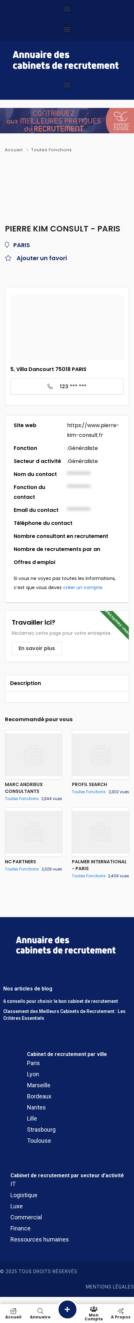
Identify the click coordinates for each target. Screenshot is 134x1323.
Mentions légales (110, 1286)
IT (13, 1184)
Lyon (33, 1074)
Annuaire (40, 1316)
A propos (120, 1316)
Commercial (26, 1217)
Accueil (14, 150)
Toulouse (39, 1140)
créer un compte (82, 587)
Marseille (38, 1085)
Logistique (23, 1195)
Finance (20, 1228)
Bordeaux (39, 1096)
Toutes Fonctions (51, 150)
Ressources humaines (39, 1239)
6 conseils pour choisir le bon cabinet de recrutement (60, 1001)
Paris (33, 1063)
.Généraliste (82, 448)
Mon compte (94, 1316)
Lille (32, 1118)
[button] (67, 8)
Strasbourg (41, 1129)
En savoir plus (37, 648)
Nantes (36, 1107)
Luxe (16, 1206)
